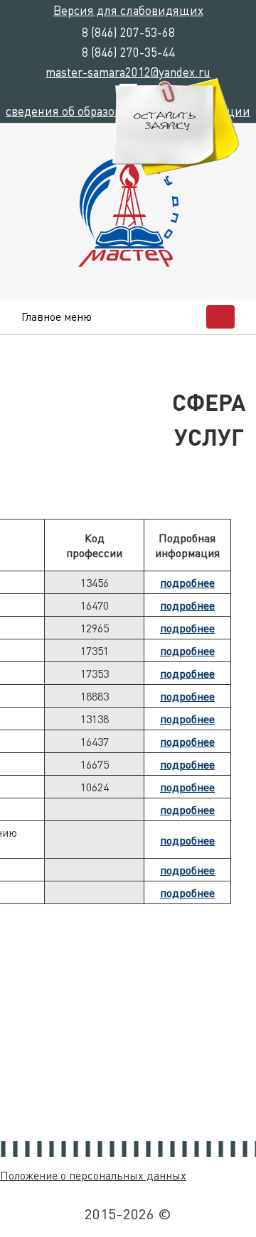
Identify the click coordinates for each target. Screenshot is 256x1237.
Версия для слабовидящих (128, 10)
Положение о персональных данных (93, 1174)
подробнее (187, 582)
